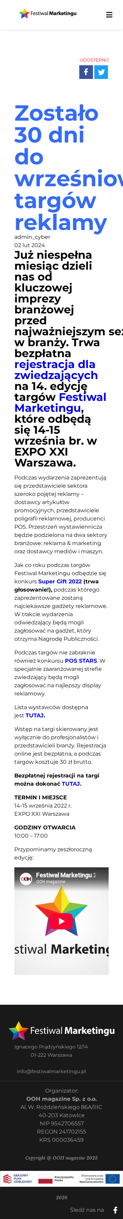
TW (106, 66)
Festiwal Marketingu (60, 402)
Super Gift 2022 (60, 581)
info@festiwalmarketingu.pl (51, 1071)
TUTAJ (35, 715)
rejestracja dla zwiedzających (56, 369)
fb (121, 1207)
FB (91, 66)
